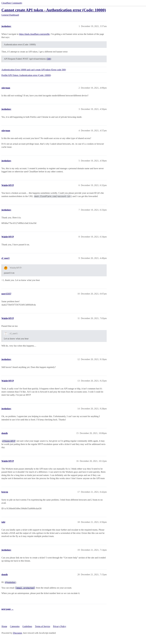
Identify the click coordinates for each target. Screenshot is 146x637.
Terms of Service (42, 626)
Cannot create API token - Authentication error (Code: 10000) (53, 10)
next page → (7, 609)
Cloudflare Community (11, 3)
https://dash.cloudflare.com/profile (34, 34)
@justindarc (10, 582)
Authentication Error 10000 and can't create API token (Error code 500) (33, 69)
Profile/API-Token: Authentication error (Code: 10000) (26, 75)
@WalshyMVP (8, 441)
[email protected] (25, 588)
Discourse (17, 633)
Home (4, 626)
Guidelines (27, 626)
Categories (15, 626)
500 (48, 59)
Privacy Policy (59, 626)
